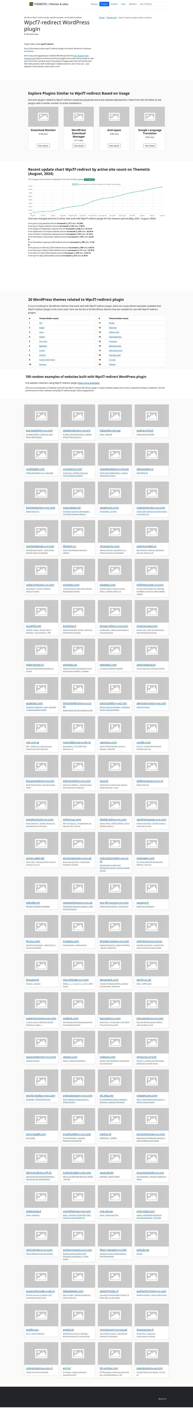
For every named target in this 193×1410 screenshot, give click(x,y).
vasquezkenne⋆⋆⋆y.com (41, 1057)
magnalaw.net (72, 507)
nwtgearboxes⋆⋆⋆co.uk (77, 902)
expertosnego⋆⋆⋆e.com (41, 1018)
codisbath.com (35, 469)
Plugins (104, 4)
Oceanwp (113, 341)
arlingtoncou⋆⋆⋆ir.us (149, 941)
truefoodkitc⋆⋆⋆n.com (77, 1134)
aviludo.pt (143, 1250)
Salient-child (114, 332)
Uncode (112, 360)
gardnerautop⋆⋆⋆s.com (151, 819)
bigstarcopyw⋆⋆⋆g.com (114, 941)
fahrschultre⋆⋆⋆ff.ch (38, 1172)
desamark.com (109, 980)
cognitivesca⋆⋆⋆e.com (77, 1211)
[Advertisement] (134, 39)
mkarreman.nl (35, 664)
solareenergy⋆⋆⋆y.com (151, 507)
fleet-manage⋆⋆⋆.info (113, 1250)
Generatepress (115, 337)
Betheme (43, 346)
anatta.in (68, 1329)
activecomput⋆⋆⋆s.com (77, 1250)
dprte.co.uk (144, 980)
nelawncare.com (147, 1095)
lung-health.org (36, 1134)
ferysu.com (33, 941)
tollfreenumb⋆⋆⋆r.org (150, 585)
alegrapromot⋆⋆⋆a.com (151, 703)
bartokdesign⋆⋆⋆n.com (40, 507)
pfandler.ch (33, 902)
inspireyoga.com (147, 626)
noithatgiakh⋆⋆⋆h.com (77, 1172)
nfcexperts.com (110, 546)
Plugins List (111, 17)
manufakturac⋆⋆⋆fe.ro (77, 742)
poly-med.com (146, 1211)
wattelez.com (108, 664)
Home (101, 17)
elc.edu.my (106, 1095)
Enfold (42, 350)
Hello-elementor (116, 350)
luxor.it (104, 781)
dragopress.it (145, 1329)
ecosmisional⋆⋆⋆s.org (150, 1172)
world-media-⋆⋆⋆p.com (40, 1095)
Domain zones (162, 1394)
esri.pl (67, 1368)
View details (43, 145)
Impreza (42, 364)
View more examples (89, 382)
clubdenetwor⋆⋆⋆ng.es (114, 469)
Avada (41, 327)
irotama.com (71, 941)
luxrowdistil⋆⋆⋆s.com (39, 430)
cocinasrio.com (72, 469)
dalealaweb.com (73, 1291)
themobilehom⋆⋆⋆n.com (77, 704)
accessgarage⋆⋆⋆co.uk (77, 858)
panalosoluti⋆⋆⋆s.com (39, 819)
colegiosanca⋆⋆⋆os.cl (39, 1368)
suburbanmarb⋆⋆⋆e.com (114, 859)
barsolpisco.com (110, 1018)
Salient (42, 337)
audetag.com (34, 703)
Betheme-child (115, 346)
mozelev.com (71, 585)
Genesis (112, 364)
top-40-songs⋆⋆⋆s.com (114, 902)
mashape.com (145, 858)
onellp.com (144, 742)
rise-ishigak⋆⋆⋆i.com (76, 980)
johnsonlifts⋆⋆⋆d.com (113, 703)
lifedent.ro (69, 546)
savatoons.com (109, 507)
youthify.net (33, 626)
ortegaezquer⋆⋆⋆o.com (77, 1095)
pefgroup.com (72, 819)
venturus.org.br (147, 1057)
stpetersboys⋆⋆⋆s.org (76, 430)
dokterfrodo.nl (109, 1291)
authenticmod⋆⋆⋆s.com (151, 1291)
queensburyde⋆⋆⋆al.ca (40, 1291)
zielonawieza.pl (146, 664)
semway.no (70, 664)
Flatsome (113, 327)
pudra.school (145, 430)
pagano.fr (143, 902)
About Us (162, 1399)
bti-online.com (109, 1368)
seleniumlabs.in (146, 546)
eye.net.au (106, 1211)
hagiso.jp (105, 1134)
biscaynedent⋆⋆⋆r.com (40, 781)
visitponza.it (33, 1211)
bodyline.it (69, 626)
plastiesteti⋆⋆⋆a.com (150, 1368)
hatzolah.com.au (110, 430)
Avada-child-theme (47, 360)
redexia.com (107, 1057)
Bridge (111, 323)
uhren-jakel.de (35, 858)
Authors (114, 4)
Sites (123, 4)
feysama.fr (32, 980)
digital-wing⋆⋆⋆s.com (113, 819)
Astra (41, 332)
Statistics (133, 4)
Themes (94, 4)
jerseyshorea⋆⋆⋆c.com (151, 1134)
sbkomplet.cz (145, 469)
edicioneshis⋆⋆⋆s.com (77, 781)
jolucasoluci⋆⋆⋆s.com (150, 1018)
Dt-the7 (42, 355)
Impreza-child (115, 355)
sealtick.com (71, 1018)
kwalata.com (107, 585)
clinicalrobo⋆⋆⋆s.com (39, 1250)
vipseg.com (70, 1057)
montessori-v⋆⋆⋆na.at (113, 1329)
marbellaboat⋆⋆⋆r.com (40, 546)
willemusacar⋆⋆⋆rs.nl (150, 781)
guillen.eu (32, 1329)
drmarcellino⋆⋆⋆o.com (114, 626)
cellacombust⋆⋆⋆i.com (40, 585)
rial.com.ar (32, 742)
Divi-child (43, 341)
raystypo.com (108, 742)
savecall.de (106, 1172)
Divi (40, 323)
